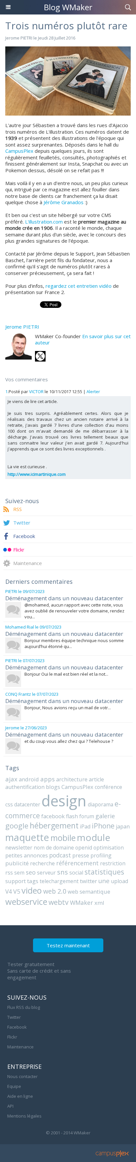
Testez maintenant (68, 945)
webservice (26, 901)
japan (123, 826)
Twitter (21, 522)
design (64, 801)
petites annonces (26, 855)
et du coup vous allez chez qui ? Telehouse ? (68, 741)
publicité (17, 863)
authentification (25, 787)
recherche (42, 863)
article (96, 779)
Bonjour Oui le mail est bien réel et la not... (66, 674)
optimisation (108, 847)
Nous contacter (22, 1076)
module (93, 837)
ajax (11, 779)
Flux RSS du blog (23, 1007)
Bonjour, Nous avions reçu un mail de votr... (67, 708)
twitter (88, 881)
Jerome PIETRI (18, 38)
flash (72, 816)
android (29, 779)
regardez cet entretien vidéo (79, 286)
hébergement (54, 825)
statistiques (104, 872)
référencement (77, 863)
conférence (108, 787)
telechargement (59, 881)
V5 (16, 891)
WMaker (81, 902)
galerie (105, 816)
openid (83, 847)
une (104, 881)
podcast (60, 855)
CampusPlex (19, 151)
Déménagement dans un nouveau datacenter (64, 598)
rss (9, 872)
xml (99, 902)
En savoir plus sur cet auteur (83, 339)
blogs (53, 787)
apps (47, 779)
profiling (101, 855)
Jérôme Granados (64, 202)
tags (32, 881)
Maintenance (27, 563)
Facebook (24, 536)
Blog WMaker (68, 7)
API (10, 1106)
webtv (59, 902)
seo (31, 872)
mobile (63, 837)
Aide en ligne (20, 1096)
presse (80, 855)
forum (86, 816)
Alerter (93, 391)
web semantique (89, 891)
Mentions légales (24, 1116)
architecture (71, 779)
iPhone (103, 825)
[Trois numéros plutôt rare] (68, 49)
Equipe (14, 1086)
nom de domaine (54, 847)
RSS (17, 509)
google (16, 825)
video (31, 890)
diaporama (100, 804)
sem (19, 872)
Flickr (18, 549)
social (76, 872)
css (9, 804)
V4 (8, 891)
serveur (46, 872)
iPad (85, 826)
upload (119, 881)
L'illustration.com (44, 221)
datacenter (27, 804)
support (15, 881)
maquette (27, 837)
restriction (112, 863)
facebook (53, 816)
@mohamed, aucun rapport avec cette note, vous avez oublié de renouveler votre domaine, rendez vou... (74, 611)
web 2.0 (54, 891)
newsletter (18, 847)
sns (62, 872)
